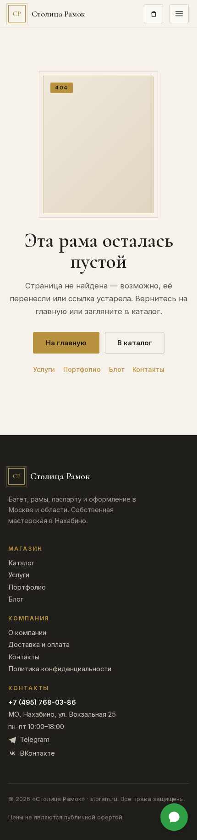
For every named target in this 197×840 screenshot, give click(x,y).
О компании (27, 633)
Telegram (34, 739)
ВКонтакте (37, 753)
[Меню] (179, 13)
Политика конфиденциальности (59, 669)
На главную (66, 342)
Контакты (148, 369)
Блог (116, 369)
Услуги (44, 369)
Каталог (21, 563)
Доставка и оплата (39, 644)
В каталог (134, 342)
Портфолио (82, 369)
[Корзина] (153, 13)
